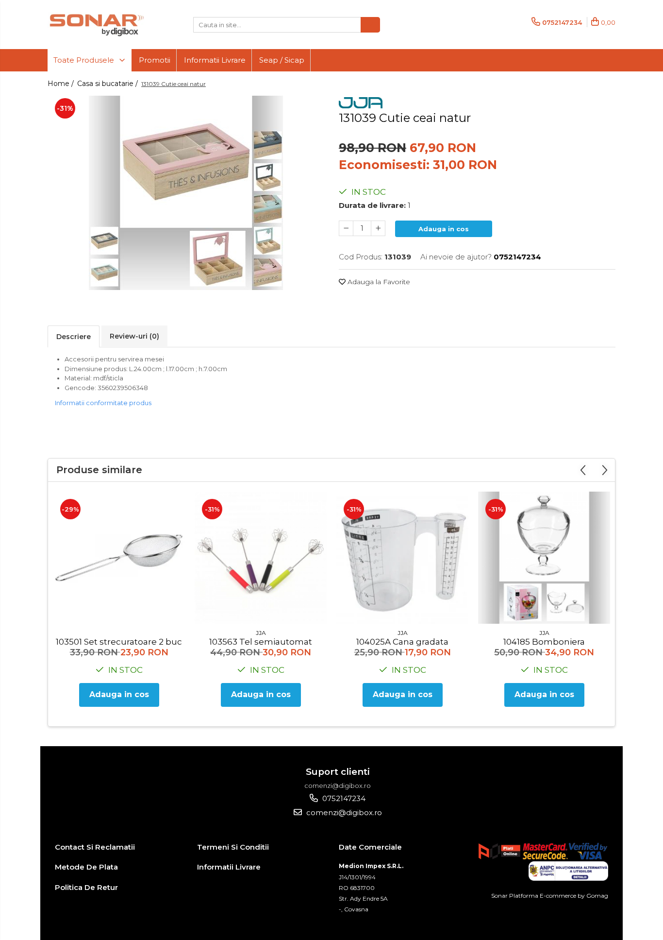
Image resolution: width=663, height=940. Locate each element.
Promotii (154, 60)
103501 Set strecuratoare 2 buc (119, 642)
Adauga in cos (443, 229)
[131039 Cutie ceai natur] (186, 193)
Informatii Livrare (215, 60)
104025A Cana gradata (402, 642)
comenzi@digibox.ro (343, 812)
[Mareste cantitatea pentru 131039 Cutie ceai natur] (378, 228)
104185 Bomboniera (544, 642)
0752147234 (342, 798)
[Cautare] (370, 25)
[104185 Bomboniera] (544, 558)
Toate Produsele (84, 60)
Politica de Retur (86, 887)
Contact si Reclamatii (95, 847)
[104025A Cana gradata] (402, 558)
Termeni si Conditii (233, 847)
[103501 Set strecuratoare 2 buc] (119, 558)
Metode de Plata (86, 867)
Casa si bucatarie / (108, 83)
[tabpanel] (186, 193)
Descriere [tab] (73, 336)
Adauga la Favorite (378, 281)
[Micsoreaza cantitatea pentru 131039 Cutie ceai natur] (346, 228)
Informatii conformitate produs (103, 403)
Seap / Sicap (281, 60)
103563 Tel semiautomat (260, 642)
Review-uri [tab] (134, 336)
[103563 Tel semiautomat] (261, 558)
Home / (62, 83)
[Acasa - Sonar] (96, 24)
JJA (261, 632)
